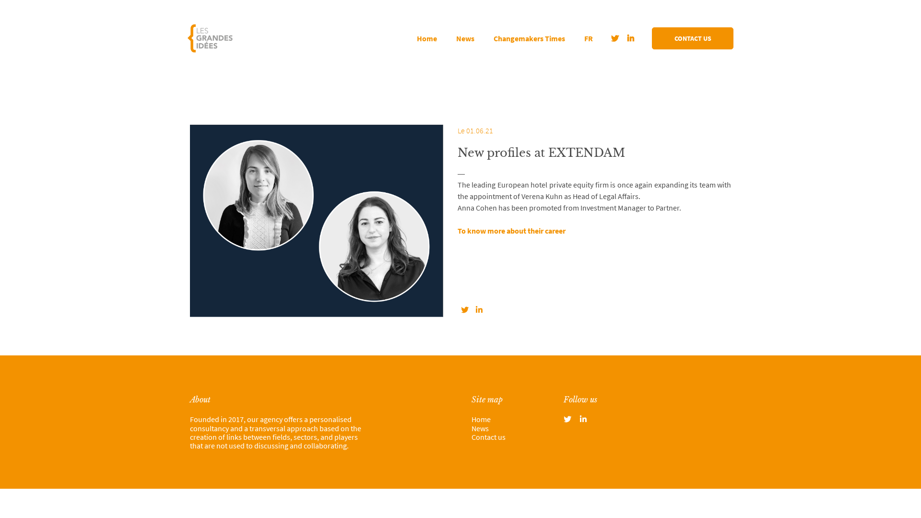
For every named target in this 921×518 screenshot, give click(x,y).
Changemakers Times (529, 38)
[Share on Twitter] (465, 310)
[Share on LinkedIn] (479, 310)
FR (588, 38)
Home (427, 38)
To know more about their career (512, 230)
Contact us (692, 38)
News (465, 38)
